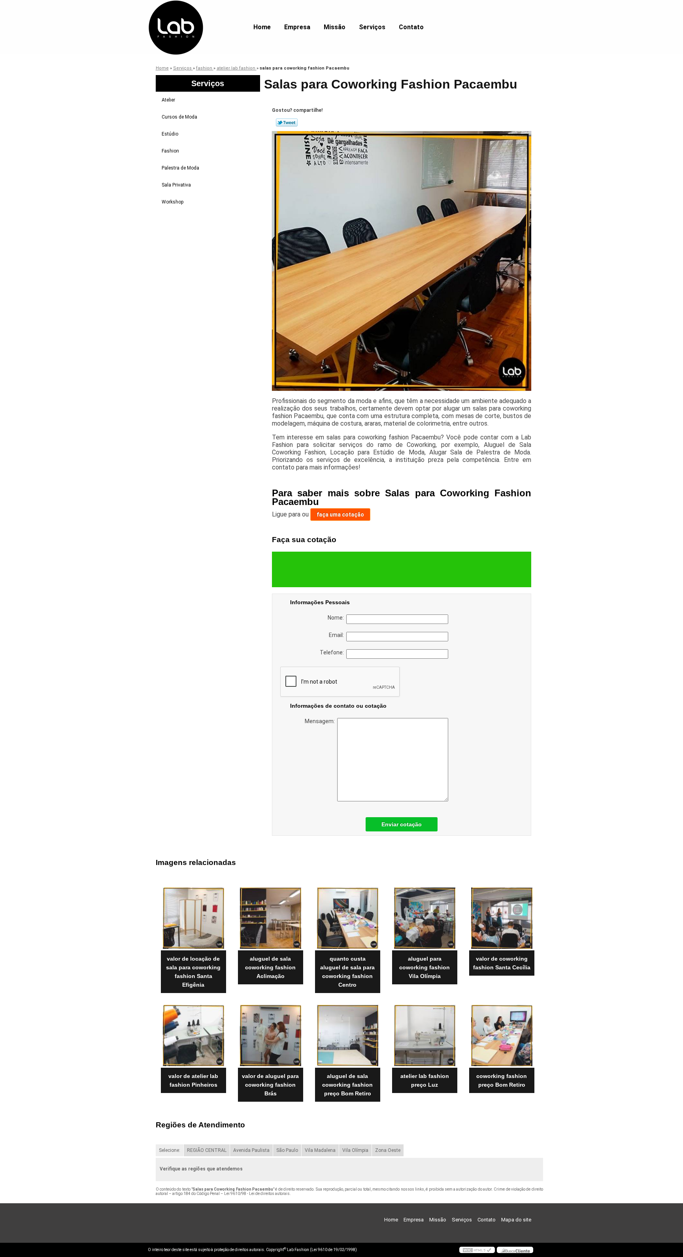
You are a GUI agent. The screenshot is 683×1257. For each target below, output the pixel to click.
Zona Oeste (387, 1150)
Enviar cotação (401, 824)
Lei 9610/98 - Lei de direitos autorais (257, 1193)
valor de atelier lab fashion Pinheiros (193, 1080)
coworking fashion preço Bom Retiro (501, 1080)
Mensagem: (321, 721)
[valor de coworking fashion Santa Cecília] (501, 918)
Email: (337, 635)
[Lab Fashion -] (193, 16)
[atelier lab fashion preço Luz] (424, 1035)
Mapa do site (516, 1220)
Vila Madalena (320, 1150)
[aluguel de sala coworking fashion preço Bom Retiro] (347, 1035)
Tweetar (287, 122)
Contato (411, 27)
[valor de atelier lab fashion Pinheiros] (193, 1035)
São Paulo (287, 1150)
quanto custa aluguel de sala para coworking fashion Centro (347, 971)
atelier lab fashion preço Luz (424, 1080)
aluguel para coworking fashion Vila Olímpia (424, 967)
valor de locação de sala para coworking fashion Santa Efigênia (193, 971)
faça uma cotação (340, 514)
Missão (334, 27)
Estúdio (170, 134)
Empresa (297, 27)
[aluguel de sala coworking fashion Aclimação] (270, 918)
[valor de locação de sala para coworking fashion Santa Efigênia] (193, 918)
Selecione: (169, 1150)
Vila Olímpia (355, 1150)
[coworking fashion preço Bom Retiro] (501, 1035)
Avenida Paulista (251, 1150)
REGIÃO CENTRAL (206, 1150)
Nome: (337, 617)
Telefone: (333, 652)
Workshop (172, 202)
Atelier (168, 100)
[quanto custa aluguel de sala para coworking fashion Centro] (347, 918)
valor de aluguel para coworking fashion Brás (270, 1085)
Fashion (170, 151)
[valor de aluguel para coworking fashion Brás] (270, 1035)
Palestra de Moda (180, 168)
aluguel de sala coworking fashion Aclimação (270, 967)
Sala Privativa (176, 185)
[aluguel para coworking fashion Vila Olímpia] (424, 918)
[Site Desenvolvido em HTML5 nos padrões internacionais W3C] (477, 1250)
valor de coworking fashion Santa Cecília (501, 963)
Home (262, 27)
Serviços (372, 27)
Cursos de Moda (179, 117)
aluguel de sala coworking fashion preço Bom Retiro (347, 1085)
